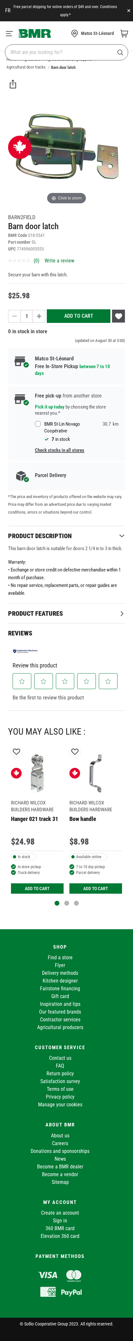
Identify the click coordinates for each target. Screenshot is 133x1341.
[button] (22, 681)
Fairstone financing (60, 988)
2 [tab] (66, 903)
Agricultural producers (60, 1027)
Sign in (60, 1221)
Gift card (60, 996)
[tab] (66, 536)
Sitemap (60, 1182)
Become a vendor (60, 1174)
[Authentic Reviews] (25, 651)
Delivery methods (60, 973)
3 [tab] (76, 903)
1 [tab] (57, 903)
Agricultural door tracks (26, 67)
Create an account (60, 1213)
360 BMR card (60, 1228)
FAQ (60, 1066)
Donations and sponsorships (60, 1151)
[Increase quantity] (39, 316)
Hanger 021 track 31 (34, 818)
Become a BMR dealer (60, 1167)
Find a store (60, 957)
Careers (60, 1143)
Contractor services (60, 1019)
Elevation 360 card (60, 1236)
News (60, 1159)
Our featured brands (60, 1012)
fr (8, 10)
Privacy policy (60, 1097)
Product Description (40, 536)
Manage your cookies (60, 1105)
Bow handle (82, 818)
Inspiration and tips (60, 1004)
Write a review (59, 261)
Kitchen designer (60, 981)
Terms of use (60, 1089)
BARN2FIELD (22, 217)
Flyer (60, 965)
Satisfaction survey (60, 1081)
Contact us (60, 1058)
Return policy (60, 1073)
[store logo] (35, 33)
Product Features (35, 613)
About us (60, 1136)
